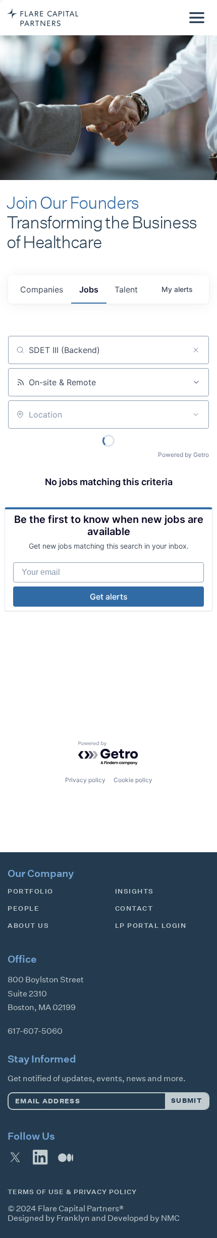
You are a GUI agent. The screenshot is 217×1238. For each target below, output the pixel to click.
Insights (134, 891)
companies (41, 289)
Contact (134, 908)
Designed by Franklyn (49, 1218)
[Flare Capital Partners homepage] (43, 17)
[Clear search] (196, 350)
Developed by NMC (143, 1218)
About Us (28, 925)
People (23, 908)
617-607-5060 (35, 1031)
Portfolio (30, 891)
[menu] (196, 17)
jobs (88, 289)
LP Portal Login (151, 925)
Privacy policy (85, 780)
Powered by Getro (183, 454)
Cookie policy (133, 780)
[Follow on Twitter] (15, 1157)
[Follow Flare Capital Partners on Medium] (65, 1157)
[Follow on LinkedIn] (40, 1157)
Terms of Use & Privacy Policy (72, 1192)
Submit (186, 1100)
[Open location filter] (196, 414)
